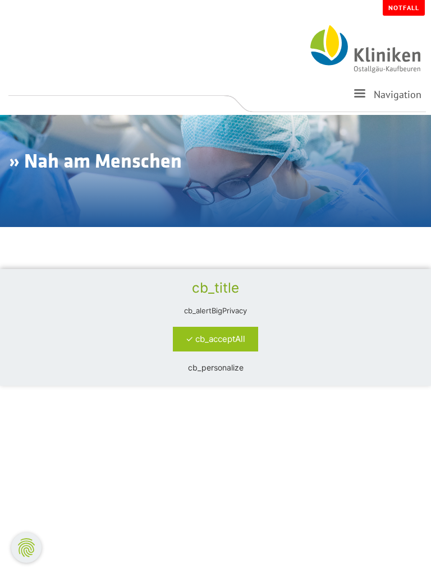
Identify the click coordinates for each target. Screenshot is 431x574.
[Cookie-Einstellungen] (26, 548)
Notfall (403, 7)
